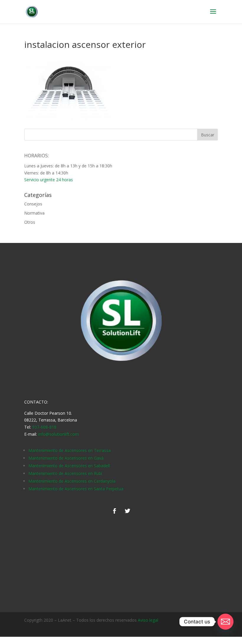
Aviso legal (148, 620)
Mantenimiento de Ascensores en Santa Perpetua (75, 488)
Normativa (34, 213)
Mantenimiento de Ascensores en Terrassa (69, 450)
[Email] (225, 622)
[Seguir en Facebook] (114, 511)
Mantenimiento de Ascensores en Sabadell (69, 465)
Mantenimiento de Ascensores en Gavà (66, 458)
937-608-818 (44, 427)
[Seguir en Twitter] (127, 511)
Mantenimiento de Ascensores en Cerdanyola (71, 481)
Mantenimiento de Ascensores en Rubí (65, 473)
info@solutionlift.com (58, 434)
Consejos (33, 204)
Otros (29, 222)
